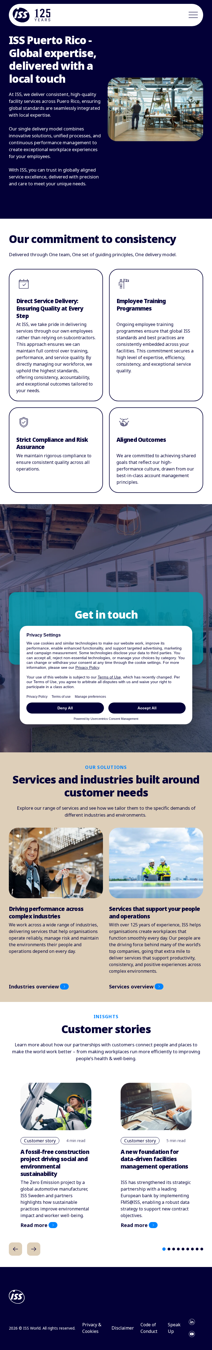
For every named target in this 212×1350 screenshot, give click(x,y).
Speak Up (174, 1328)
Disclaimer (123, 1328)
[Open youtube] (191, 1334)
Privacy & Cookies (91, 1328)
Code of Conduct (149, 1328)
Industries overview (34, 986)
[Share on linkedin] (191, 1321)
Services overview (131, 986)
